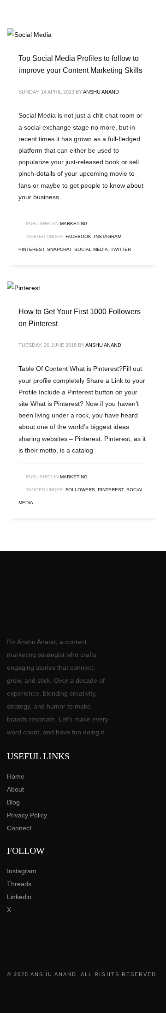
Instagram (107, 236)
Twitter (121, 249)
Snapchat (59, 249)
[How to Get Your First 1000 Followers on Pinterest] (23, 288)
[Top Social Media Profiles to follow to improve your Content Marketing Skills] (29, 35)
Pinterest (31, 249)
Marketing (74, 223)
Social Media (91, 249)
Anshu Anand (101, 92)
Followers (80, 489)
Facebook (78, 236)
